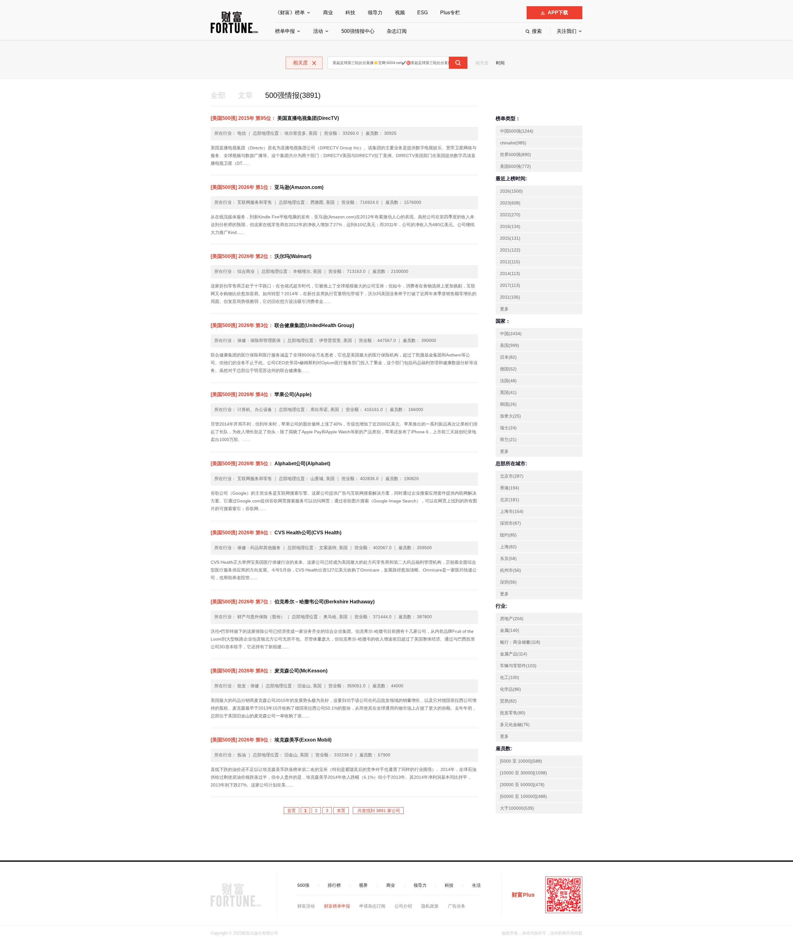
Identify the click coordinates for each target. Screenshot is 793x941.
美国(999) (509, 345)
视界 (363, 885)
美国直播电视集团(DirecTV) (275, 118)
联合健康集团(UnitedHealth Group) (282, 325)
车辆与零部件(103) (518, 665)
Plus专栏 (450, 12)
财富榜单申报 (337, 906)
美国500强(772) (515, 166)
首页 (291, 810)
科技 (350, 12)
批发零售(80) (512, 712)
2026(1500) (511, 191)
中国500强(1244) (516, 131)
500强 (303, 885)
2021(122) (510, 249)
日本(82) (508, 357)
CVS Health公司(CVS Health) (276, 532)
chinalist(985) (513, 142)
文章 (245, 95)
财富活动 (306, 906)
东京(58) (508, 558)
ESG (422, 12)
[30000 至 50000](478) (522, 784)
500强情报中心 (358, 31)
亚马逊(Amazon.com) (267, 187)
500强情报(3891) (293, 95)
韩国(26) (508, 404)
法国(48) (508, 380)
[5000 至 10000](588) (521, 761)
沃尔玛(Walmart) (261, 256)
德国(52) (508, 368)
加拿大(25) (510, 416)
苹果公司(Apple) (261, 394)
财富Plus (523, 895)
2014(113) (510, 273)
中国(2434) (511, 333)
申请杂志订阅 (372, 906)
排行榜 (334, 885)
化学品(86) (510, 689)
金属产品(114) (513, 653)
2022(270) (510, 214)
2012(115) (510, 261)
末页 (341, 810)
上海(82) (508, 546)
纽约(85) (508, 534)
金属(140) (509, 630)
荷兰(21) (508, 439)
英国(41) (508, 392)
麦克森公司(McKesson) (269, 670)
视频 (400, 12)
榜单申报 (285, 31)
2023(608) (510, 202)
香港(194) (509, 487)
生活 (476, 885)
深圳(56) (508, 582)
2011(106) (510, 297)
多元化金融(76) (515, 724)
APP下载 (558, 12)
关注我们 (566, 31)
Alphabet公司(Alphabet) (270, 463)
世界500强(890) (515, 154)
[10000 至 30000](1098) (523, 772)
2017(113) (510, 285)
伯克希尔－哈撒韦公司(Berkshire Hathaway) (293, 601)
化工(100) (509, 677)
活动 (318, 31)
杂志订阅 (397, 31)
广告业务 (456, 906)
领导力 (375, 12)
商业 (328, 12)
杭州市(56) (510, 570)
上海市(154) (512, 511)
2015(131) (510, 238)
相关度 (482, 62)
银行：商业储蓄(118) (520, 642)
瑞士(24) (508, 427)
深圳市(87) (510, 523)
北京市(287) (512, 476)
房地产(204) (512, 618)
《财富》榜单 (290, 12)
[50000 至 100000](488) (523, 796)
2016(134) (510, 226)
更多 (504, 308)
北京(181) (509, 499)
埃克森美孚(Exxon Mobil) (271, 739)
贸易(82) (508, 700)
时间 (500, 62)
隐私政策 (430, 906)
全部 (218, 95)
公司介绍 (403, 906)
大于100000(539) (517, 808)
